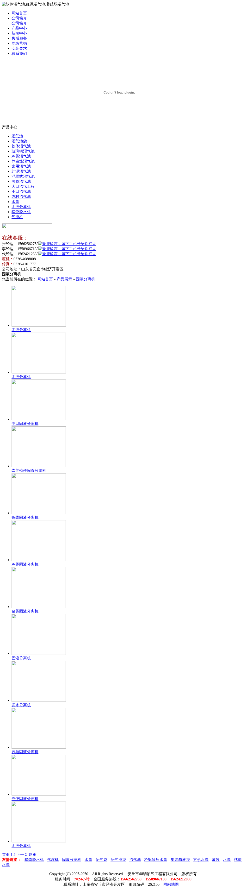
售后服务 (19, 38)
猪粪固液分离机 (25, 611)
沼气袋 (101, 860)
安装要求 (19, 48)
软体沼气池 (21, 146)
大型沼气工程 (23, 186)
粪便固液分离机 (25, 799)
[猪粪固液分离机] (39, 607)
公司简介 (19, 18)
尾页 (33, 855)
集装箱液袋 (180, 860)
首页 (6, 855)
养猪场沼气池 (23, 161)
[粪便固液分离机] (39, 794)
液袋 (216, 860)
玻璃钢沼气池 (23, 151)
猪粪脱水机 (21, 212)
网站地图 (171, 884)
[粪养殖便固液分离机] (39, 466)
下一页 (22, 855)
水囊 (15, 202)
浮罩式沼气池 (23, 176)
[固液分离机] (39, 325)
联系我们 (19, 53)
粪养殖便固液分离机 (29, 470)
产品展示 (64, 279)
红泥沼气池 (21, 171)
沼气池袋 (19, 141)
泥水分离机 (21, 705)
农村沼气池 (21, 197)
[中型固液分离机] (39, 419)
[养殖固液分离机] (39, 747)
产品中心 (19, 28)
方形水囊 (201, 860)
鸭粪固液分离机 (25, 517)
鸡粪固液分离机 (25, 564)
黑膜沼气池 (21, 181)
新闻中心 (19, 33)
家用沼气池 (21, 166)
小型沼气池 (21, 192)
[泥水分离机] (39, 700)
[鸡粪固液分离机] (39, 560)
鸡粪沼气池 (21, 156)
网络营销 (19, 43)
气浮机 (17, 217)
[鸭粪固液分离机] (39, 513)
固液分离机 (21, 207)
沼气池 (17, 136)
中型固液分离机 (25, 424)
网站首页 (19, 13)
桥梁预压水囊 (155, 860)
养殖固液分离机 (25, 752)
